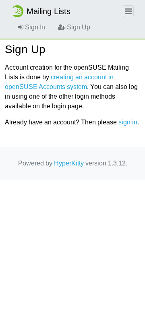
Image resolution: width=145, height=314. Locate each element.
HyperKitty (69, 163)
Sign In (34, 27)
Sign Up (77, 27)
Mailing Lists (48, 11)
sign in (127, 122)
